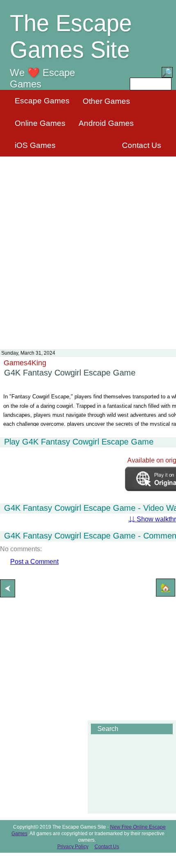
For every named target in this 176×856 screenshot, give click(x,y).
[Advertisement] (88, 247)
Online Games (40, 123)
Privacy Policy (72, 846)
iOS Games (35, 145)
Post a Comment (34, 561)
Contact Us (141, 145)
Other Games (106, 101)
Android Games (106, 123)
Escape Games (42, 100)
